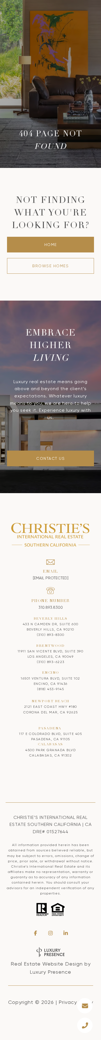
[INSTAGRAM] (50, 933)
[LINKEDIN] (65, 933)
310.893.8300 (50, 607)
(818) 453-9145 (50, 689)
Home (50, 244)
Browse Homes (50, 266)
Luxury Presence (50, 972)
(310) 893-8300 (51, 635)
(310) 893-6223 (51, 662)
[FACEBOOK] (35, 933)
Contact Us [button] (50, 458)
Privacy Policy (76, 1002)
